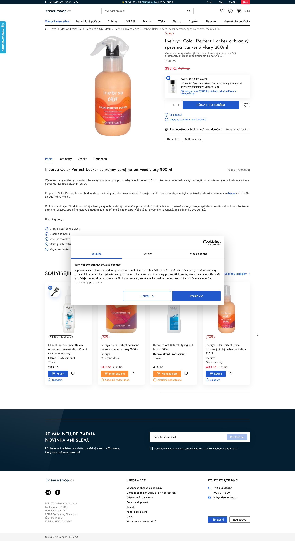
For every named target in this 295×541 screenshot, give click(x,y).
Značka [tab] (82, 159)
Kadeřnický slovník (137, 511)
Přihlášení (218, 519)
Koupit (60, 373)
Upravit (145, 295)
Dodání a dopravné (137, 502)
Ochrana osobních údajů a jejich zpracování (151, 492)
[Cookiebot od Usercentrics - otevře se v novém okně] (206, 242)
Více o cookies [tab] (198, 253)
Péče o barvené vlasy (127, 29)
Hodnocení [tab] (100, 159)
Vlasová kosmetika (71, 29)
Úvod (54, 29)
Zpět (47, 29)
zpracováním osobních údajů (186, 448)
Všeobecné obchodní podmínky (144, 487)
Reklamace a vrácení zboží (142, 521)
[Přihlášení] (230, 11)
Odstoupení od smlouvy (140, 497)
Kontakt (131, 507)
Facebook (58, 492)
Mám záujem (117, 373)
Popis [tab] (48, 159)
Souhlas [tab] (96, 253)
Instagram (48, 492)
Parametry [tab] (65, 159)
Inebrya (170, 60)
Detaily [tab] (147, 253)
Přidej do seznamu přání (246, 105)
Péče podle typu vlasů (98, 29)
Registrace (239, 519)
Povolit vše (196, 295)
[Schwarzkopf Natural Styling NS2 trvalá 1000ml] (173, 313)
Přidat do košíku (210, 105)
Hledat (189, 11)
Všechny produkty (235, 273)
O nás (130, 516)
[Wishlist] (222, 11)
